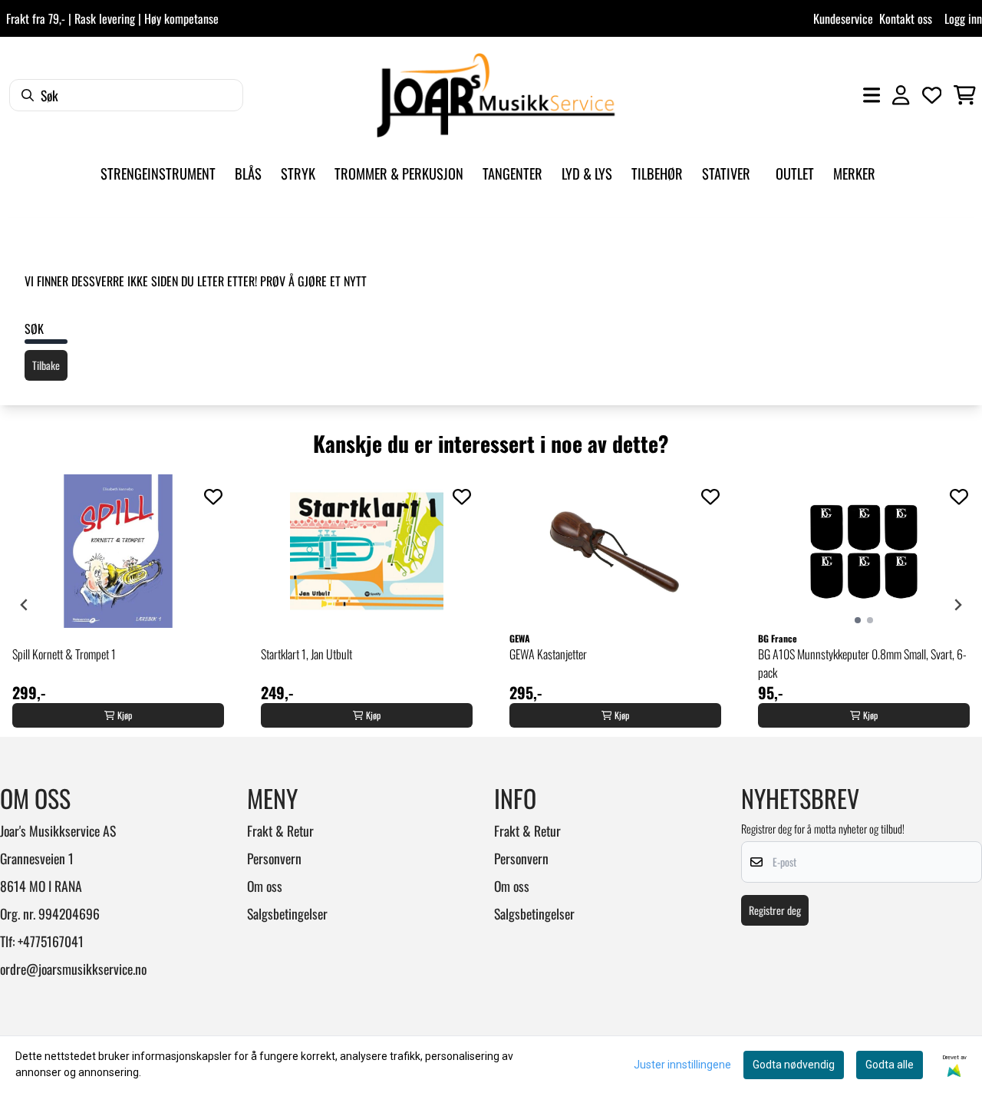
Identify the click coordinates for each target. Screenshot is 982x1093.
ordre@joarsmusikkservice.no (73, 969)
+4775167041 (51, 941)
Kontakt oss (905, 18)
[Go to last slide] (24, 605)
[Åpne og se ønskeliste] (932, 95)
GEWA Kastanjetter (548, 654)
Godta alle (889, 1064)
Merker (854, 173)
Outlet (795, 173)
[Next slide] (957, 605)
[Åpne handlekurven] (964, 95)
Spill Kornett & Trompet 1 (64, 654)
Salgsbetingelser (287, 913)
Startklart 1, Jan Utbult (306, 654)
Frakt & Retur (280, 830)
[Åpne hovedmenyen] (871, 95)
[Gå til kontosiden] (900, 95)
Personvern (274, 858)
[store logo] (495, 95)
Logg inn (963, 18)
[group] (118, 605)
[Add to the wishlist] (213, 496)
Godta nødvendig (794, 1064)
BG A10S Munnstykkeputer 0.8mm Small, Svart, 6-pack (862, 663)
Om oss (264, 886)
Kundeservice (843, 18)
